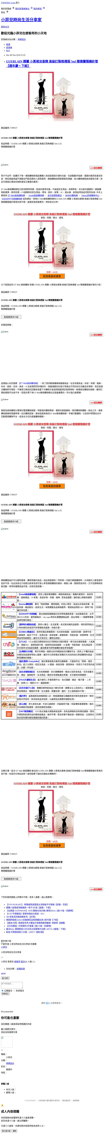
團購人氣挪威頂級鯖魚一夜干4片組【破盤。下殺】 (29, 908)
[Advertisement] (52, 359)
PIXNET (33, 1100)
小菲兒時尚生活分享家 (21, 19)
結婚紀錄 (21, 969)
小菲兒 (4, 947)
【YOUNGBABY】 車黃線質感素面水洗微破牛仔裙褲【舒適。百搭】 (37, 904)
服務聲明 (76, 1100)
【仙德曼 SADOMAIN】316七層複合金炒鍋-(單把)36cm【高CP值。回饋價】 (40, 911)
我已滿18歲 (6, 1131)
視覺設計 (22, 39)
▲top (3, 973)
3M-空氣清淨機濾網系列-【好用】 (21, 917)
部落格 (9, 48)
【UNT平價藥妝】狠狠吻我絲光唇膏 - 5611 (25, 914)
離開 (14, 1131)
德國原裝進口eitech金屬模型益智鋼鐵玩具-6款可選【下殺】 (32, 920)
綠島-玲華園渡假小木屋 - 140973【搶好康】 (25, 932)
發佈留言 (5, 994)
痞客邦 (17, 962)
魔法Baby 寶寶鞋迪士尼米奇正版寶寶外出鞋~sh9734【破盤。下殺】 (36, 929)
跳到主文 (5, 27)
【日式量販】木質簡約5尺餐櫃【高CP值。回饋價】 (29, 926)
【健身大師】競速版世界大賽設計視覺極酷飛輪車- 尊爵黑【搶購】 (36, 923)
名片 (8, 51)
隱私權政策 (66, 1100)
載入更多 (5, 978)
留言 (23, 962)
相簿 (8, 44)
